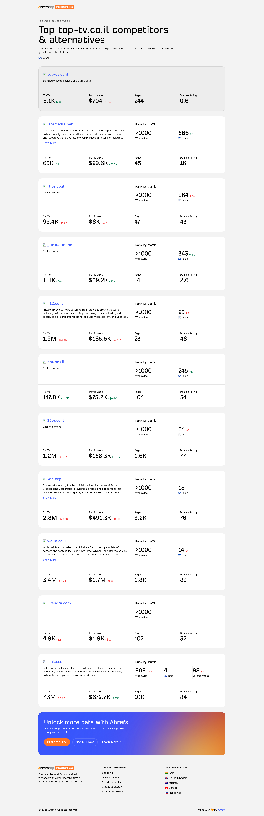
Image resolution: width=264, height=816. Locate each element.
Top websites (46, 20)
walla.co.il (56, 541)
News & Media (110, 777)
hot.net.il (55, 362)
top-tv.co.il (63, 20)
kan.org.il (56, 479)
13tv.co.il (55, 420)
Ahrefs (222, 809)
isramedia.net (60, 124)
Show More (49, 142)
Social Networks (111, 782)
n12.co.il (55, 303)
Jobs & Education (112, 786)
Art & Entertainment (113, 791)
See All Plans (85, 742)
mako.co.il (56, 662)
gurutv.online (59, 245)
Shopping (107, 772)
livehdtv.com (59, 603)
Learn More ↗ (111, 742)
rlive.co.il (55, 186)
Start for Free (57, 742)
